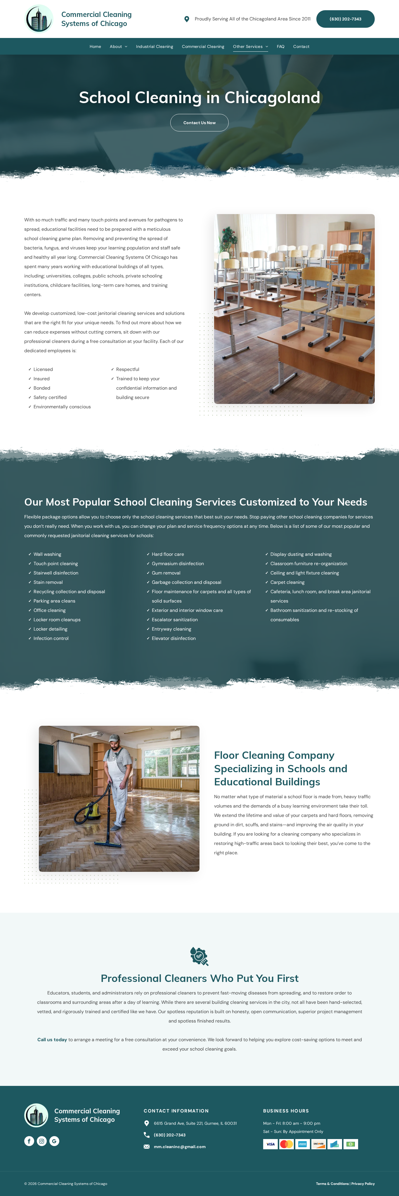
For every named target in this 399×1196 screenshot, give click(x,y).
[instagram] (42, 1142)
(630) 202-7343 (169, 1135)
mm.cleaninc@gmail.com (180, 1146)
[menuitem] (95, 46)
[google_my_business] (54, 1142)
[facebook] (29, 1142)
